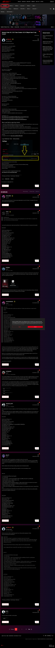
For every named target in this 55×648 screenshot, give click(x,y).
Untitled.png (5, 617)
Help (50, 8)
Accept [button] (35, 326)
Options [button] (38, 39)
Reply (37, 185)
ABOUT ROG (4, 635)
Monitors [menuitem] (28, 8)
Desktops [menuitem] (28, 5)
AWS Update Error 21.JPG (7, 392)
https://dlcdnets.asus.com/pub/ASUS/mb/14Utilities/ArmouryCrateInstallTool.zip (14, 119)
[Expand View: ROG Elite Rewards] (13, 12)
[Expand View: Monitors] (30, 9)
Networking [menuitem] (2, 11)
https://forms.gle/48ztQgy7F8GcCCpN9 (17, 135)
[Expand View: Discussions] (25, 6)
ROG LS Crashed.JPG (6, 388)
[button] (3, 186)
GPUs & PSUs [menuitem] (23, 8)
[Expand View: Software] (18, 6)
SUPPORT (41, 1)
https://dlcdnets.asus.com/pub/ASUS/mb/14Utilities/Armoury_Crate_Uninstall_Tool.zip (15, 116)
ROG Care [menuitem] (11, 5)
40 (26, 629)
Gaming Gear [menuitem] (34, 8)
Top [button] (2, 645)
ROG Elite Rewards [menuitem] (9, 11)
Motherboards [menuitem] (16, 8)
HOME (7, 635)
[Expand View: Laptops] (35, 6)
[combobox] (27, 20)
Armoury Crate (45, 38)
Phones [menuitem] (10, 8)
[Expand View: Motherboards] (18, 9)
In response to (10, 215)
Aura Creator (45, 50)
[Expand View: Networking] (5, 12)
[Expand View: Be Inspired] (7, 5)
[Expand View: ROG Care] (13, 6)
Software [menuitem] (16, 5)
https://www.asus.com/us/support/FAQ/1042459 (9, 172)
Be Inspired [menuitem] (5, 5)
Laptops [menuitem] (33, 5)
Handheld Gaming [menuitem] (3, 8)
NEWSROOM (11, 635)
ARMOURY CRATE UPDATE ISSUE (48, 41)
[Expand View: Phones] (11, 9)
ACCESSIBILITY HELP (17, 635)
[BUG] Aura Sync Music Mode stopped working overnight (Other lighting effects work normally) (48, 48)
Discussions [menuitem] (22, 5)
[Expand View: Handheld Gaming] (6, 9)
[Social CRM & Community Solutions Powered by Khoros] (51, 645)
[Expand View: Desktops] (30, 6)
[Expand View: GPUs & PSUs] (25, 9)
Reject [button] (20, 326)
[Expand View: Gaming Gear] (37, 9)
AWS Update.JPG (6, 390)
